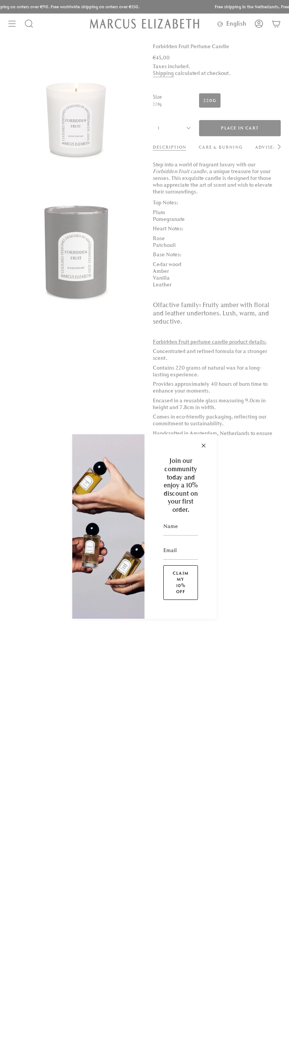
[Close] (203, 445)
